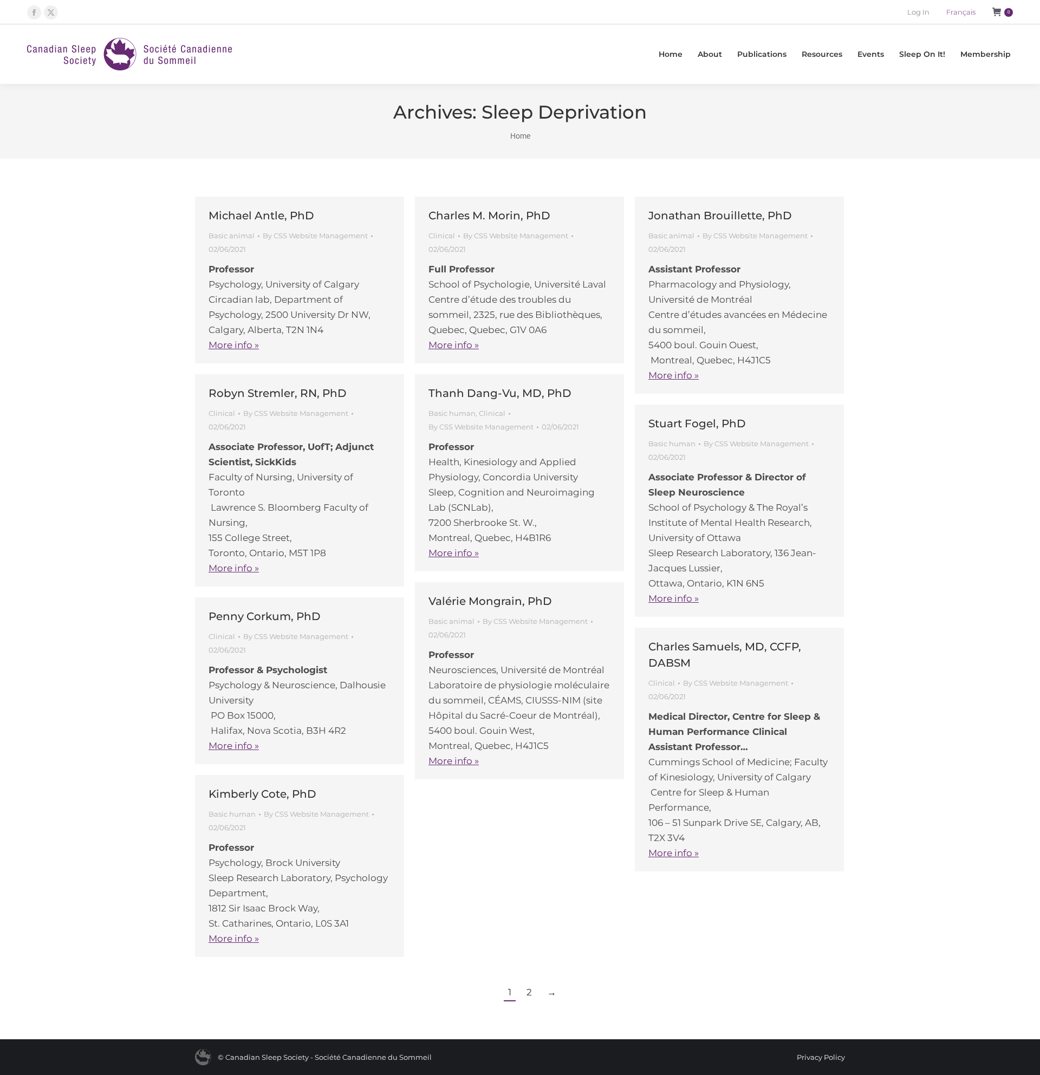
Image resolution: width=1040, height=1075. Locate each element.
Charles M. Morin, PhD (489, 215)
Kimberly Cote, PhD (262, 793)
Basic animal (232, 235)
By (315, 235)
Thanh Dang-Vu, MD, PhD (499, 393)
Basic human (452, 413)
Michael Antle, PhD (261, 215)
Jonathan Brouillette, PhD (720, 215)
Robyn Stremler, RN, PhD (278, 393)
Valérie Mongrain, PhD (490, 601)
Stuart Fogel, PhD (697, 423)
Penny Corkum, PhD (265, 616)
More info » (234, 345)
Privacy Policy (821, 1057)
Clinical (441, 235)
